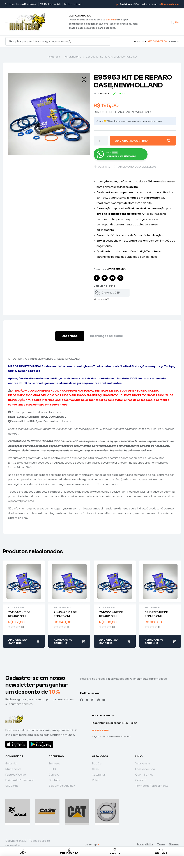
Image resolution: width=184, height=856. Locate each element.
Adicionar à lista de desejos (137, 166)
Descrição (70, 336)
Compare (104, 166)
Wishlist (161, 853)
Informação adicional (106, 336)
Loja (23, 853)
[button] (84, 79)
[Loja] (23, 850)
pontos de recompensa (122, 121)
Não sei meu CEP (101, 299)
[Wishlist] (161, 850)
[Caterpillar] (77, 811)
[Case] (47, 811)
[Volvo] (107, 811)
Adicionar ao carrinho (131, 140)
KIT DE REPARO (73, 56)
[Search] (69, 41)
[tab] (69, 336)
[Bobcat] (17, 811)
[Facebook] (81, 699)
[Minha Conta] (69, 850)
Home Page (54, 56)
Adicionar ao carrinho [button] (17, 641)
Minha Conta (69, 853)
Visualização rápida (23, 581)
